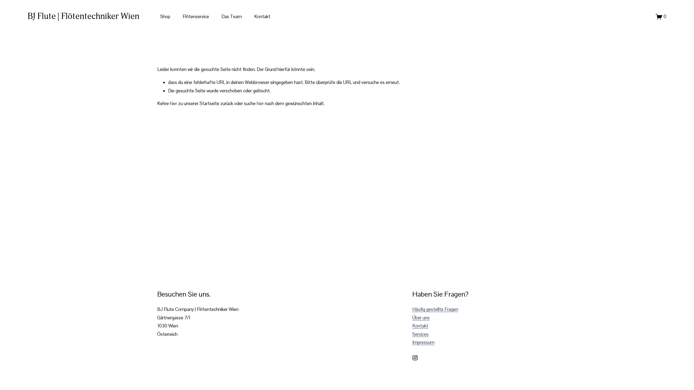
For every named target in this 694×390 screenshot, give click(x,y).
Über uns (421, 318)
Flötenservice (196, 17)
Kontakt (262, 17)
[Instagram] (415, 357)
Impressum (423, 342)
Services (420, 334)
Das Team (231, 17)
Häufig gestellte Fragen (435, 309)
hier (173, 103)
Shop (165, 17)
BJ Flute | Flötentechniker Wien (83, 16)
